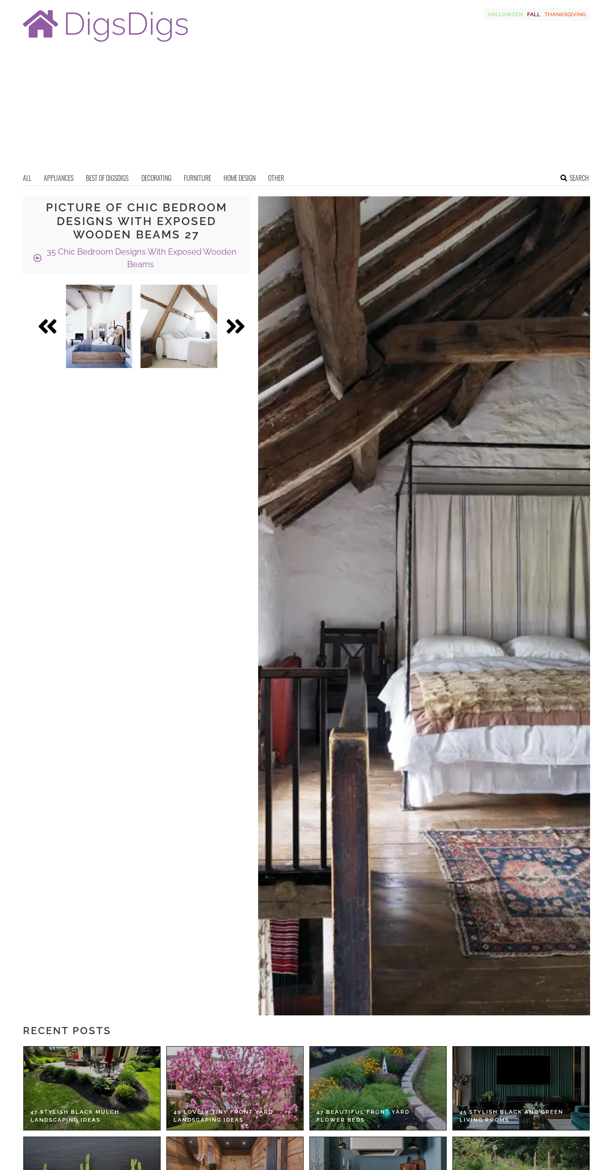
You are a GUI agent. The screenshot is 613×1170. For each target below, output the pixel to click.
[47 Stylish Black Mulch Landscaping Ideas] (92, 1088)
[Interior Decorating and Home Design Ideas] (105, 43)
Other (276, 178)
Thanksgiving (565, 14)
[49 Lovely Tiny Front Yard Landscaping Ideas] (235, 1088)
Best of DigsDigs (107, 178)
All (27, 178)
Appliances (58, 178)
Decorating (156, 178)
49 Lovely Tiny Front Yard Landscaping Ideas (223, 1116)
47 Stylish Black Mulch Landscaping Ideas (75, 1116)
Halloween (505, 14)
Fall (533, 14)
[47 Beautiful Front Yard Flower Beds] (378, 1088)
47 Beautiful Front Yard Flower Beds (363, 1116)
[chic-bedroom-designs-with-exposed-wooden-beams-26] (178, 326)
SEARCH (579, 178)
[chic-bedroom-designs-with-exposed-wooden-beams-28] (99, 326)
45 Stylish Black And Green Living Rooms (511, 1116)
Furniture (197, 178)
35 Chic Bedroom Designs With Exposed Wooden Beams (140, 258)
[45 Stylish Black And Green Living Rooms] (521, 1088)
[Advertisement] (306, 110)
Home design (240, 178)
